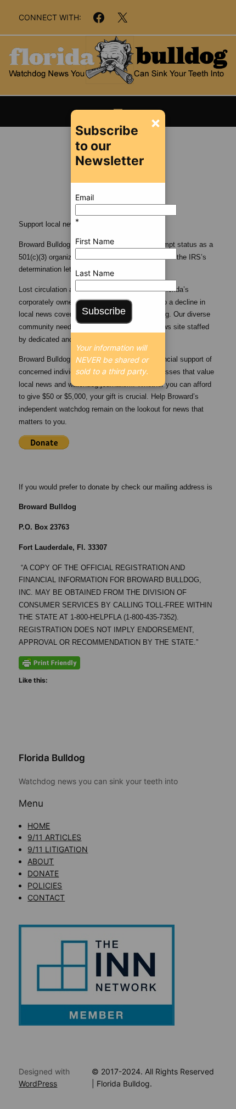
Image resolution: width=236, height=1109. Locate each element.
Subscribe (104, 311)
